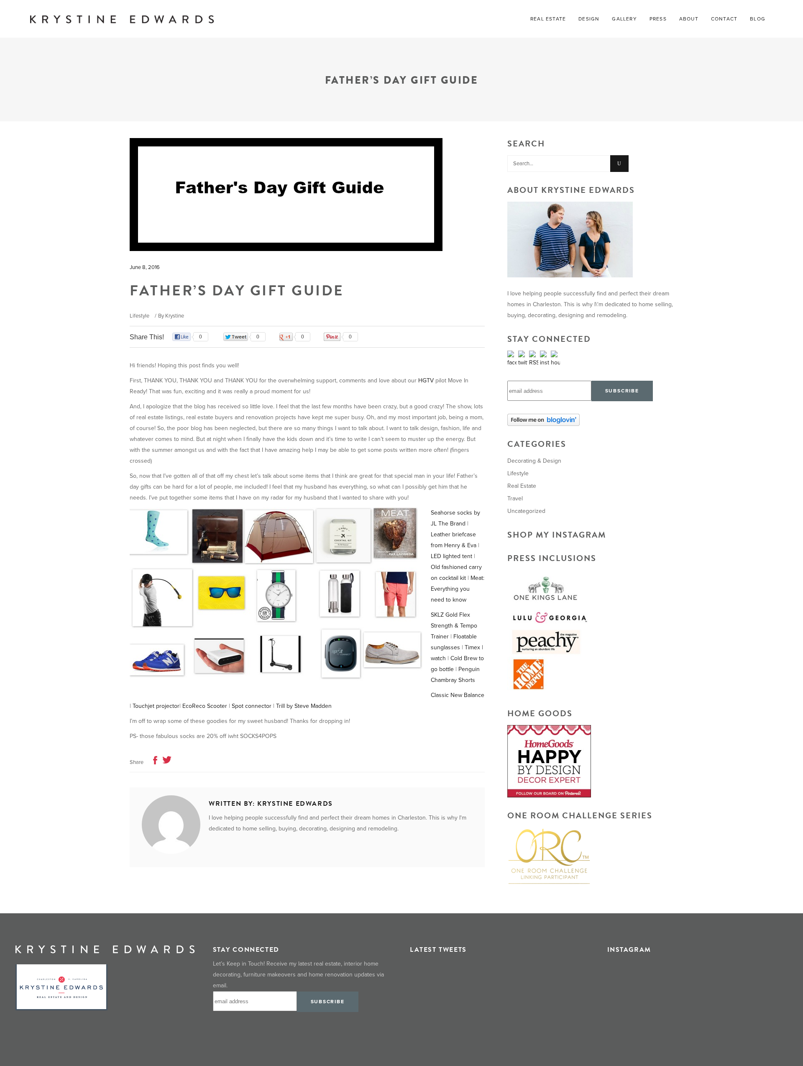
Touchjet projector (156, 706)
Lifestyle (139, 316)
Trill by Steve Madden (304, 706)
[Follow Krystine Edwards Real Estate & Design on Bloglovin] (590, 420)
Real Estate (521, 485)
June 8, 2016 (145, 267)
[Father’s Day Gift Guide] (171, 824)
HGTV (426, 380)
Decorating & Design (534, 460)
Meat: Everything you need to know (457, 588)
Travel (515, 498)
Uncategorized (526, 511)
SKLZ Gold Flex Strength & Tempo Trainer (454, 625)
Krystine (174, 316)
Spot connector (251, 706)
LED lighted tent (451, 556)
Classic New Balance (457, 695)
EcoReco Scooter (204, 706)
